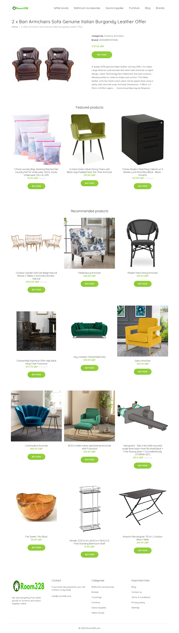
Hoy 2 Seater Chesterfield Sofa (89, 357)
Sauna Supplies (114, 8)
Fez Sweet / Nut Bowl (36, 536)
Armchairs (119, 36)
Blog (147, 8)
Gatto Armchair (143, 360)
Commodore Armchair (36, 445)
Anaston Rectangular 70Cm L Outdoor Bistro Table (142, 538)
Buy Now (101, 54)
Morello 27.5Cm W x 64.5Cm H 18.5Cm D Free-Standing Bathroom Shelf (89, 542)
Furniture (134, 8)
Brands (160, 8)
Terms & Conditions (140, 597)
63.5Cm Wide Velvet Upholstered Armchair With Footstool (89, 447)
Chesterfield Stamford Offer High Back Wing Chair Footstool (36, 362)
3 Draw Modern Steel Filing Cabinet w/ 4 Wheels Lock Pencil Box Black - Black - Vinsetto (142, 172)
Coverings (97, 597)
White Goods (61, 8)
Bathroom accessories (103, 587)
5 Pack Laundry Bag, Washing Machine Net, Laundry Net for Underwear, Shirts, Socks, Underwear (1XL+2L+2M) (36, 172)
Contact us (136, 592)
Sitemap (135, 607)
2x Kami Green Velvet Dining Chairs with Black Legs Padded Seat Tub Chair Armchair (89, 171)
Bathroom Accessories (87, 8)
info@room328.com (61, 596)
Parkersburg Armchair (89, 272)
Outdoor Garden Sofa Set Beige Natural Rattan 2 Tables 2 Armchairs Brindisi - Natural (36, 275)
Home (15, 26)
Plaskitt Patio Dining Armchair (143, 272)
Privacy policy (138, 602)
